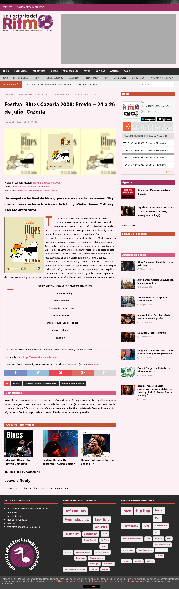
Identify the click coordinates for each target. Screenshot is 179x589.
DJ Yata (105, 540)
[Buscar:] (157, 84)
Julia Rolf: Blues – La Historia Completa (17, 462)
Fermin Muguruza (77, 519)
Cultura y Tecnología (162, 78)
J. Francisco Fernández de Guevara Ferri (36, 191)
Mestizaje (138, 561)
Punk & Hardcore (54, 78)
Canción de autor (145, 550)
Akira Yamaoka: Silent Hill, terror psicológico (155, 263)
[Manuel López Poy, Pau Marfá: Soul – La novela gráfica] (128, 319)
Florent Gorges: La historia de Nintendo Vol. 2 (153, 370)
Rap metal (126, 561)
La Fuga (68, 552)
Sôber (103, 546)
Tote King (94, 569)
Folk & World (119, 78)
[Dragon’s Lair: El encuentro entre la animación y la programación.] (128, 354)
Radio (127, 71)
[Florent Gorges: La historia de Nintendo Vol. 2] (128, 372)
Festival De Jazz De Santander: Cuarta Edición (59, 462)
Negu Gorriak (90, 540)
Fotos (87, 71)
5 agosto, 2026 (146, 375)
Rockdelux (101, 527)
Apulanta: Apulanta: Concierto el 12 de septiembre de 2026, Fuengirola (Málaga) (156, 212)
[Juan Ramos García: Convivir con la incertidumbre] (128, 283)
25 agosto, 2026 (146, 287)
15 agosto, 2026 (146, 337)
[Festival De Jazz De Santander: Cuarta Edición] (60, 443)
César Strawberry (96, 558)
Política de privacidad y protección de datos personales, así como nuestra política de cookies (100, 581)
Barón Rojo (102, 519)
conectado (33, 488)
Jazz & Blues (75, 78)
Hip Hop (143, 511)
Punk (146, 526)
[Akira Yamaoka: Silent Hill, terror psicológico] (128, 266)
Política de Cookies (16, 516)
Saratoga (105, 569)
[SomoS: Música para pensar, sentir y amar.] (128, 301)
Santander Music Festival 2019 (75, 569)
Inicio (6, 71)
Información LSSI (15, 523)
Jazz (148, 538)
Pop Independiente (162, 544)
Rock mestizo (128, 550)
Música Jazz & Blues (25, 187)
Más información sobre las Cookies (23, 527)
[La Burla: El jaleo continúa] (128, 337)
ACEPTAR (91, 587)
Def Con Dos (75, 511)
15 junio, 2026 (145, 399)
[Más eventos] (128, 225)
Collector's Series (102, 552)
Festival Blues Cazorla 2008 (45, 183)
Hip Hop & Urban (21, 78)
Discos (54, 71)
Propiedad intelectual (17, 520)
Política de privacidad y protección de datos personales (27, 510)
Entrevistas (20, 71)
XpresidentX (90, 534)
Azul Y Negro (94, 564)
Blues (46, 187)
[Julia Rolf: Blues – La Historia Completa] (22, 443)
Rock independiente (132, 539)
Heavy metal (130, 526)
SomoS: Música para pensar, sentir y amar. (152, 299)
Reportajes (39, 71)
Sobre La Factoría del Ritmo (30, 7)
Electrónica (92, 78)
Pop (106, 78)
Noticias (100, 71)
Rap (157, 518)
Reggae (160, 555)
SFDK (104, 534)
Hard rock (150, 561)
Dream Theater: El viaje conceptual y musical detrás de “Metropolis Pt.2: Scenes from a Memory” (154, 391)
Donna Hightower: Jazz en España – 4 (97, 462)
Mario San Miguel (83, 552)
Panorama (93, 364)
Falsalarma (80, 558)
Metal (37, 78)
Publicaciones (70, 71)
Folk (169, 538)
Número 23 (73, 364)
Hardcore (158, 538)
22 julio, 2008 (15, 122)
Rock (5, 78)
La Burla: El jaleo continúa (151, 333)
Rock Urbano (161, 550)
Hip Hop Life (72, 534)
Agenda (114, 71)
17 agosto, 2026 (146, 322)
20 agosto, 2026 (146, 304)
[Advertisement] (120, 38)
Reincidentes (108, 564)
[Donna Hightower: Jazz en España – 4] (98, 443)
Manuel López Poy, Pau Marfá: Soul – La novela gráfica (154, 317)
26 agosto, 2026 (146, 269)
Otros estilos (139, 78)
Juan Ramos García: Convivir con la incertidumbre (155, 281)
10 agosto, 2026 (146, 357)
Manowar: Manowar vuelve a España (154, 192)
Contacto (7, 7)
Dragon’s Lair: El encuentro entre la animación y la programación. (155, 352)
